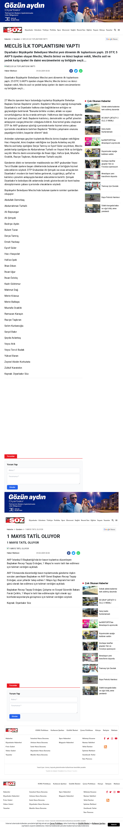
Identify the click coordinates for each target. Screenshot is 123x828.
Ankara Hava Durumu (39, 742)
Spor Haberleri (65, 738)
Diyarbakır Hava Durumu (40, 751)
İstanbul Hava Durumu (40, 738)
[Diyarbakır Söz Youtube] (116, 738)
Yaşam (95, 30)
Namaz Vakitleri (88, 742)
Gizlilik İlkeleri (72, 730)
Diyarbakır (29, 30)
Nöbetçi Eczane (88, 738)
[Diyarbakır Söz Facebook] (104, 738)
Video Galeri (11, 751)
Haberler (7, 39)
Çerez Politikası (86, 730)
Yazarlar (109, 30)
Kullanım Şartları (57, 730)
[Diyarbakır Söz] (12, 30)
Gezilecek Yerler (88, 755)
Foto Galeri (10, 747)
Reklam (114, 730)
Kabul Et (114, 824)
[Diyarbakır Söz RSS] (105, 746)
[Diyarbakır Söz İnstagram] (112, 738)
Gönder (12, 487)
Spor (59, 30)
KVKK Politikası (42, 730)
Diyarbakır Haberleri (14, 742)
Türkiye (46, 30)
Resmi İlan (81, 30)
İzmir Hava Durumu (38, 747)
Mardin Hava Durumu (39, 755)
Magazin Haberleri (66, 742)
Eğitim (89, 30)
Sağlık (73, 30)
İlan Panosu (87, 759)
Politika (53, 30)
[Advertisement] (43, 397)
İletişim (106, 730)
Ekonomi (65, 30)
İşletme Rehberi (88, 751)
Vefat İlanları (87, 747)
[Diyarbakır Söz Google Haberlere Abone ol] (112, 39)
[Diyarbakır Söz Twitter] (108, 738)
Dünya (102, 30)
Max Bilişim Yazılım (70, 771)
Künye (98, 730)
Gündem (37, 30)
